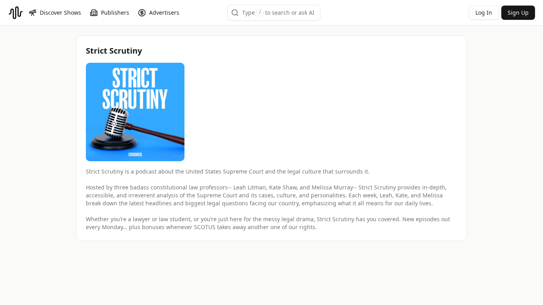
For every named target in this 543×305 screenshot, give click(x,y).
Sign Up (518, 12)
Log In (483, 12)
